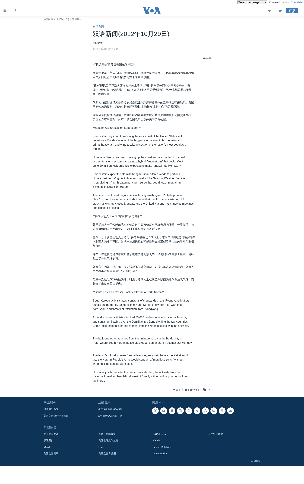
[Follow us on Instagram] (180, 410)
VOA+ (47, 447)
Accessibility (160, 453)
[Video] (280, 10)
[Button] (207, 58)
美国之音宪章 (51, 453)
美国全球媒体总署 (108, 440)
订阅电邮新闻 (51, 409)
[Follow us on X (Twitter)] (155, 410)
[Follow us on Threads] (188, 410)
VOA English (160, 434)
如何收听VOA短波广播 (110, 415)
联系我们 (48, 440)
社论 (101, 447)
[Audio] (269, 10)
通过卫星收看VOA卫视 (110, 409)
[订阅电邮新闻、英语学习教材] (230, 410)
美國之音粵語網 (107, 453)
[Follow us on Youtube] (163, 410)
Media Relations (162, 447)
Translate (297, 2)
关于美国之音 (51, 434)
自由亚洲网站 (215, 434)
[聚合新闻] (213, 410)
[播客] (222, 410)
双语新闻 (98, 26)
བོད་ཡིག (156, 440)
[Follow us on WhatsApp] (205, 410)
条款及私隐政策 (107, 434)
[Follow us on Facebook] (172, 410)
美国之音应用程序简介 (56, 415)
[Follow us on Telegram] (197, 410)
